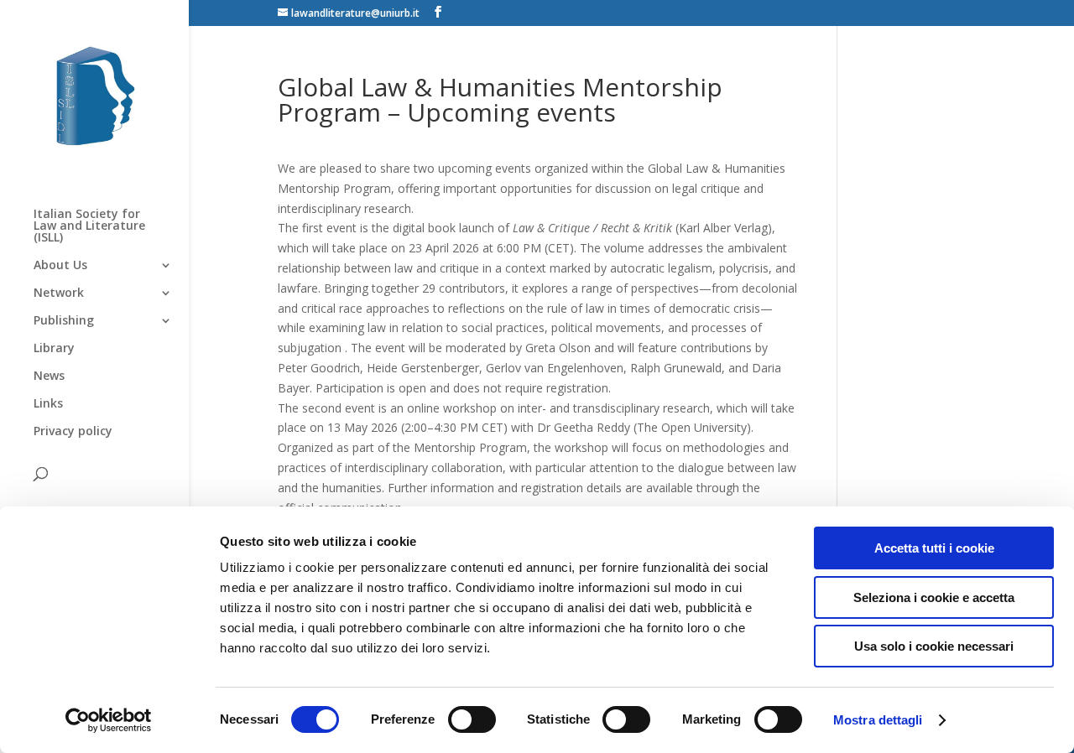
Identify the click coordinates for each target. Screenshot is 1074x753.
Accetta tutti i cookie (934, 548)
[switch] (472, 719)
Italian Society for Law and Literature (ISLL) (89, 226)
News (49, 376)
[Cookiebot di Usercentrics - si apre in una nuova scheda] (108, 720)
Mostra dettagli (878, 720)
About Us (60, 266)
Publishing (64, 321)
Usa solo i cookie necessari (934, 646)
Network (59, 293)
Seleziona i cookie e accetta (933, 597)
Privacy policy (73, 432)
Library (54, 349)
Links (48, 404)
